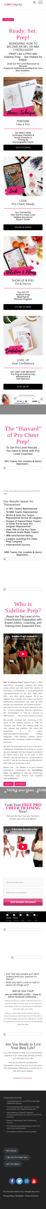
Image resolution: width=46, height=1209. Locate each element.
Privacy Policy (8, 1196)
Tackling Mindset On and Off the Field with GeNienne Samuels (23, 1102)
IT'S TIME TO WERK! (23, 307)
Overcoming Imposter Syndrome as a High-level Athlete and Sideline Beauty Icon (23, 1108)
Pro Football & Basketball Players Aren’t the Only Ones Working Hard (23, 1127)
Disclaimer (20, 1196)
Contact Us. (28, 1078)
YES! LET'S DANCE (23, 148)
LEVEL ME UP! (23, 387)
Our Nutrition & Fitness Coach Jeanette (21, 1132)
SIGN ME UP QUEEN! (23, 227)
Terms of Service (31, 1196)
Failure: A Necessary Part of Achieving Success (21, 1121)
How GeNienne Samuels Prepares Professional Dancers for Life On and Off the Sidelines (24, 1114)
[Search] (33, 2)
